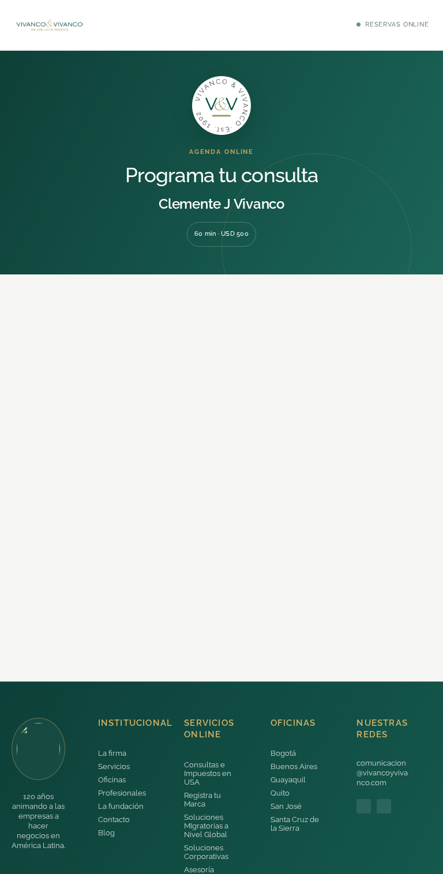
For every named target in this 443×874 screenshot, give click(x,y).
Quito (280, 793)
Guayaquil (288, 779)
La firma (112, 753)
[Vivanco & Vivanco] (49, 25)
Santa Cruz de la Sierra (295, 823)
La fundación (121, 806)
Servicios (114, 766)
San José (286, 806)
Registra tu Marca (202, 799)
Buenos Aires (294, 766)
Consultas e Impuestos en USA (207, 773)
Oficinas (112, 779)
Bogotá (283, 753)
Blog (106, 832)
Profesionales (122, 793)
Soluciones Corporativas (206, 852)
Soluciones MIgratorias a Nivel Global (206, 826)
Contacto (114, 819)
